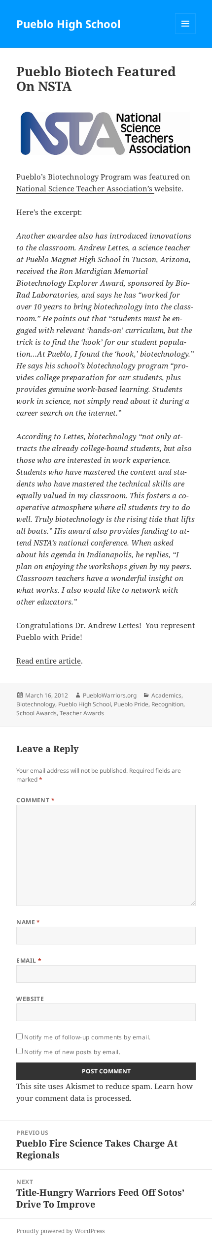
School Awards (36, 713)
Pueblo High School (68, 23)
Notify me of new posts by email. (72, 1052)
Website (30, 999)
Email (28, 960)
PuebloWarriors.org (110, 695)
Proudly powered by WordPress (60, 1231)
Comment (35, 800)
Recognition (167, 704)
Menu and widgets (186, 33)
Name (28, 922)
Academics (166, 695)
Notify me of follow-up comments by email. (87, 1037)
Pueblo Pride (131, 704)
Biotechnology (35, 704)
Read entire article (48, 661)
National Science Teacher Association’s (85, 188)
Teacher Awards (82, 713)
